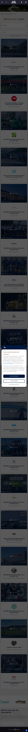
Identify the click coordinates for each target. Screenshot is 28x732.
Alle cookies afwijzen (14, 384)
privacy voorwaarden (8, 363)
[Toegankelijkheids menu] (26, 730)
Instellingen (14, 381)
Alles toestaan (14, 376)
